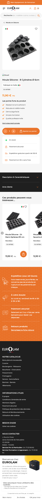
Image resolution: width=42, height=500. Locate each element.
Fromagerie (6, 376)
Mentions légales (9, 403)
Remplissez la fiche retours (22, 330)
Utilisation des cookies (11, 415)
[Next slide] (39, 233)
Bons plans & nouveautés (12, 360)
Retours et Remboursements (13, 412)
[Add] (13, 131)
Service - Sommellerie (10, 379)
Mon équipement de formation (23, 2)
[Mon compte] (30, 8)
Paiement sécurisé (9, 406)
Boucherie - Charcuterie (11, 370)
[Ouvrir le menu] (5, 8)
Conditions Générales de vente (14, 399)
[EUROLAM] (13, 8)
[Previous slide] (2, 233)
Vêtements (6, 385)
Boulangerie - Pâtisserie (11, 366)
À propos (5, 396)
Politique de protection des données (16, 409)
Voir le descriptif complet (11, 123)
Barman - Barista (8, 382)
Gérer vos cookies (9, 426)
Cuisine (5, 363)
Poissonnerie (7, 373)
